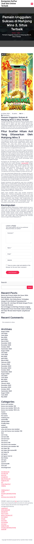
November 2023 (6, 387)
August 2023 (5, 393)
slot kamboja (4, 522)
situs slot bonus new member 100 (11, 431)
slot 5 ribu (4, 435)
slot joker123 (4, 477)
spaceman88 (5, 463)
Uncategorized (6, 467)
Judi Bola (4, 414)
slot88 (3, 491)
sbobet (3, 425)
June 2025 (4, 354)
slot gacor (4, 454)
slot (2, 482)
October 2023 (5, 389)
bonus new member (7, 404)
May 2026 (4, 337)
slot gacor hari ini (6, 456)
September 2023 (6, 391)
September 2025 (6, 349)
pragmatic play (5, 525)
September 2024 (6, 372)
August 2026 (5, 331)
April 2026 (4, 339)
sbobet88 (4, 427)
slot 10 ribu (4, 520)
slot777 (3, 462)
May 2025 (4, 356)
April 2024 (4, 381)
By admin (14, 113)
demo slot (3, 475)
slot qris (3, 460)
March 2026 (5, 341)
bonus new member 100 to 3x (10, 408)
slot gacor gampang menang (8, 493)
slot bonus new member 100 (10, 446)
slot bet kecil (5, 439)
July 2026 (4, 333)
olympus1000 (24, 163)
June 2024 (4, 377)
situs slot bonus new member (10, 429)
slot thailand (4, 517)
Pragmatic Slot (5, 480)
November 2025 (6, 345)
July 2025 (4, 352)
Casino (3, 412)
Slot (18, 33)
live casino (4, 416)
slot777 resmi (4, 513)
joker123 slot (4, 511)
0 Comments (5, 115)
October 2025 (5, 347)
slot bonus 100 (5, 442)
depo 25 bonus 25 (5, 478)
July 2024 (4, 375)
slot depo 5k (5, 452)
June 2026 (4, 335)
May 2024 (4, 379)
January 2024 (5, 383)
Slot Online (4, 458)
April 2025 (4, 358)
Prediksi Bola (5, 423)
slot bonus (4, 440)
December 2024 (6, 366)
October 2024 (5, 370)
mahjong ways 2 (5, 490)
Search (4, 282)
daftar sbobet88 (5, 510)
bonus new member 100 (8, 406)
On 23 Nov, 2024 (5, 113)
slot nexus (3, 524)
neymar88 (4, 419)
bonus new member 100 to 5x (10, 410)
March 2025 (4, 360)
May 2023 (4, 397)
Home (14, 33)
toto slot (4, 465)
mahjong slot (5, 417)
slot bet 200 (5, 437)
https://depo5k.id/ (6, 484)
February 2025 (5, 362)
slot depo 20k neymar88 (9, 450)
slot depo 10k (5, 448)
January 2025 (5, 364)
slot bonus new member (8, 444)
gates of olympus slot (6, 515)
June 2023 (4, 395)
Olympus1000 (5, 421)
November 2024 (6, 368)
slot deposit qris (5, 471)
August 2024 (5, 374)
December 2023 (6, 385)
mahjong (3, 486)
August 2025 (5, 351)
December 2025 (6, 343)
